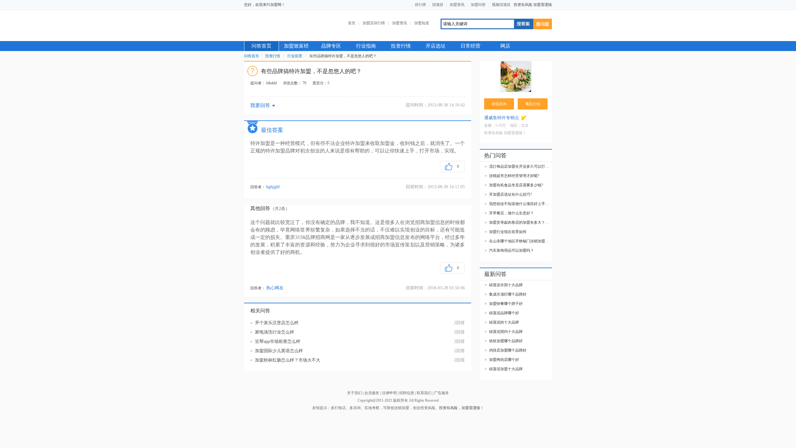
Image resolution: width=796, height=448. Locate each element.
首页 (351, 23)
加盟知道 (421, 23)
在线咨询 (499, 104)
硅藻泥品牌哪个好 (504, 313)
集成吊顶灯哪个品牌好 (507, 294)
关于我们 (354, 393)
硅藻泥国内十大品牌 (506, 331)
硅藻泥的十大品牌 (504, 322)
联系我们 (424, 393)
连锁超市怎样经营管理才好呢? (514, 176)
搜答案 (523, 24)
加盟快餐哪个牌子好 (506, 303)
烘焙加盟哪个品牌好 (506, 341)
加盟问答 (478, 4)
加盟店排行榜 (374, 23)
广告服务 (441, 393)
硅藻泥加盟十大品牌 (506, 369)
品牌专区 (331, 46)
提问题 (542, 24)
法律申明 (389, 393)
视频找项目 (501, 4)
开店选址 (436, 46)
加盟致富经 (296, 46)
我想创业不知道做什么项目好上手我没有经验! (520, 204)
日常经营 (470, 46)
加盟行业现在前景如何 (507, 232)
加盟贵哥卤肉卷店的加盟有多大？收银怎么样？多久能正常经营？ (520, 222)
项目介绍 (532, 104)
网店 (505, 46)
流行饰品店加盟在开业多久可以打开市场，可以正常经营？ (520, 166)
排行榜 (420, 4)
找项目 (437, 4)
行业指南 (366, 46)
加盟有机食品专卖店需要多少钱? (516, 185)
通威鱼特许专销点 (501, 117)
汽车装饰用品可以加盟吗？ (511, 250)
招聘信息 (406, 393)
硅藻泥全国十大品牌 (506, 285)
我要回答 (260, 105)
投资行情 (401, 46)
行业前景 (294, 56)
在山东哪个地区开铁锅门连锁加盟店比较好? (520, 241)
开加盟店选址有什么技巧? (510, 194)
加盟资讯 (457, 4)
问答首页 (261, 46)
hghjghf (273, 187)
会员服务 (371, 393)
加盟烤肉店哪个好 (504, 359)
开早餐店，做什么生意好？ (511, 213)
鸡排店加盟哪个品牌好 (507, 350)
